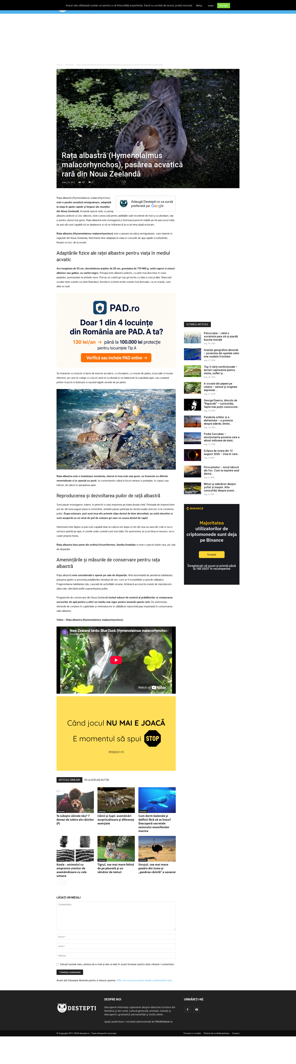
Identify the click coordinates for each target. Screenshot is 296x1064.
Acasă (59, 64)
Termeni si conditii (192, 1033)
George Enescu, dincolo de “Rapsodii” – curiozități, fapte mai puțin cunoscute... (221, 404)
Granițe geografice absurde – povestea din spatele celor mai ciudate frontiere (221, 353)
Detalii (211, 5)
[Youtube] (196, 1009)
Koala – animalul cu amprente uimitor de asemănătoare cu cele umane (72, 870)
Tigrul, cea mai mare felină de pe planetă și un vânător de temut (115, 868)
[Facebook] (187, 1009)
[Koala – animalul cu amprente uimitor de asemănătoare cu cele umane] (75, 849)
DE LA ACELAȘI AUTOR (96, 780)
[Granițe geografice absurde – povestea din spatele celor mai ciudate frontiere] (192, 354)
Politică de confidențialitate (216, 1033)
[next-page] (64, 883)
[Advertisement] (148, 39)
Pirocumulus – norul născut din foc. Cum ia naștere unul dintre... (221, 470)
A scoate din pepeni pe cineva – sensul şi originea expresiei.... (220, 387)
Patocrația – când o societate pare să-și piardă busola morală (221, 336)
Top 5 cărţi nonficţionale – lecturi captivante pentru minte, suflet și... (220, 370)
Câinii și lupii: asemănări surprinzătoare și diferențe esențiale (115, 819)
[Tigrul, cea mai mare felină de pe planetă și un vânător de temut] (116, 849)
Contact (235, 1033)
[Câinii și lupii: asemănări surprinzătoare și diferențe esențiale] (116, 800)
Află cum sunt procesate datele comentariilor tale (144, 980)
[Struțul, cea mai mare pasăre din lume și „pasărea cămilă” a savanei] (157, 849)
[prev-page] (59, 883)
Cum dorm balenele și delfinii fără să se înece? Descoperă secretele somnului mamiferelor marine (154, 823)
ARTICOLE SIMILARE (69, 780)
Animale (69, 64)
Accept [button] (224, 5)
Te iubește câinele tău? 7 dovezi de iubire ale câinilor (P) (75, 819)
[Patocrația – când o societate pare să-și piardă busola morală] (192, 337)
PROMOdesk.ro (163, 1021)
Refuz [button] (199, 5)
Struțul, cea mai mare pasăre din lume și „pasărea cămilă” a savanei (157, 868)
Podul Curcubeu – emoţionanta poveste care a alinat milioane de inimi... (221, 437)
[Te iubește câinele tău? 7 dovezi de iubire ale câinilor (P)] (75, 800)
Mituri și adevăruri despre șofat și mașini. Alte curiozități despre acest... (220, 487)
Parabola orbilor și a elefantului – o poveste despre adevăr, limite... (218, 420)
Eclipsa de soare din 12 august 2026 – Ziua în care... (221, 452)
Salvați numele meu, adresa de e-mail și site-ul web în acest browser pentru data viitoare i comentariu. (117, 964)
